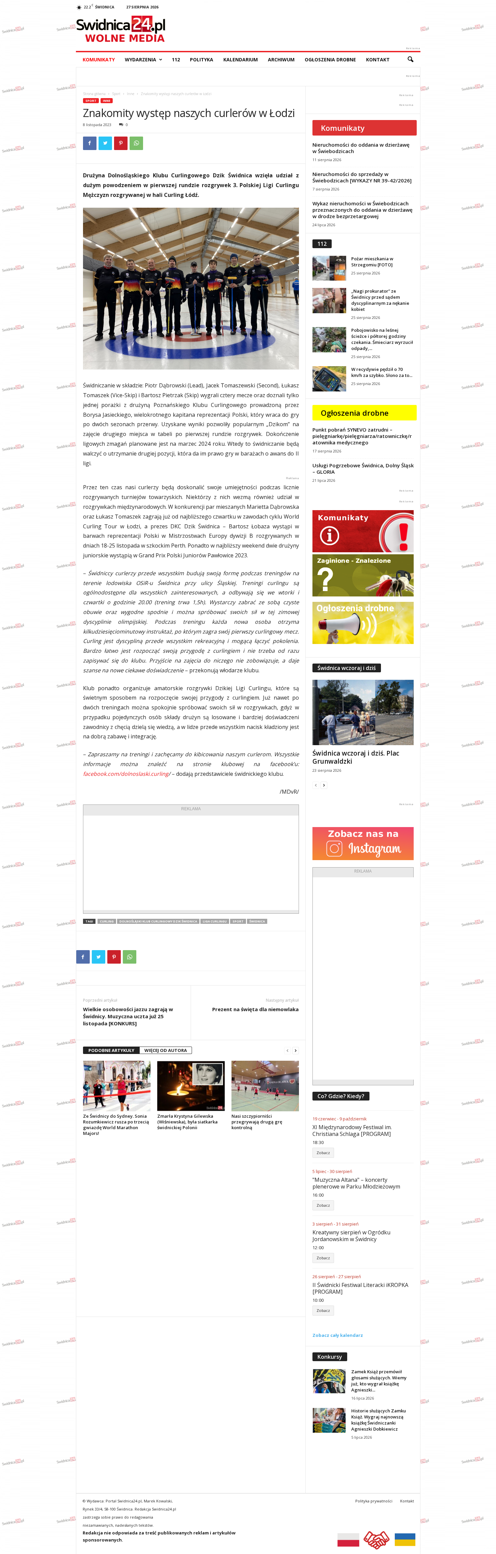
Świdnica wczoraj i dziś (347, 668)
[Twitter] (105, 143)
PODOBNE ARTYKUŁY (111, 1050)
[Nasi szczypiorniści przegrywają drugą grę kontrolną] (265, 1086)
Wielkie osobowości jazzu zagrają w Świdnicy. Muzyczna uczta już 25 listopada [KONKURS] (128, 1016)
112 (176, 59)
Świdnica (257, 921)
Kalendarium (240, 59)
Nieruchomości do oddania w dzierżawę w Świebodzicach (361, 147)
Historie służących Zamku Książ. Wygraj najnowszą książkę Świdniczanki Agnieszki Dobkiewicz (378, 1420)
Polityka (201, 59)
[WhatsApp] (136, 143)
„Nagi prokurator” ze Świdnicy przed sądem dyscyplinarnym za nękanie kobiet (380, 300)
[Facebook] (90, 143)
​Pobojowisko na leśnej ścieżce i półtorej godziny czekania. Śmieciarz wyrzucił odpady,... (382, 339)
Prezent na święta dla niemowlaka (255, 1009)
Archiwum (281, 59)
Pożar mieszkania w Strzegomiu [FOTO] (372, 262)
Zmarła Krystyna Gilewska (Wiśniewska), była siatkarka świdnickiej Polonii (187, 1122)
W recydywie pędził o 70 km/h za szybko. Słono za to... (381, 372)
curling (107, 921)
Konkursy (330, 1356)
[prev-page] (287, 1050)
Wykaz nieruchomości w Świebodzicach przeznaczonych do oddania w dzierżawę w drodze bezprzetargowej (362, 209)
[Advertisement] (191, 863)
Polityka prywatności (373, 1500)
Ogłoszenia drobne (330, 59)
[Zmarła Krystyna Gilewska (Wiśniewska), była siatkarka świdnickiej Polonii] (191, 1086)
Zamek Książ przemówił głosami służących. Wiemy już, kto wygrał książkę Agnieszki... (379, 1381)
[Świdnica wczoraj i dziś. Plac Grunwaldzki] (363, 712)
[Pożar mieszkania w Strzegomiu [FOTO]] (329, 268)
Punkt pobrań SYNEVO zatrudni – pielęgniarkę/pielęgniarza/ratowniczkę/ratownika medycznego (362, 436)
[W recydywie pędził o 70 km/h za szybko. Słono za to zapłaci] (329, 378)
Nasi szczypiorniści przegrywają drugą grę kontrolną (256, 1122)
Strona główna (94, 93)
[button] (410, 59)
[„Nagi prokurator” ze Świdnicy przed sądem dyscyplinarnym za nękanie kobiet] (329, 300)
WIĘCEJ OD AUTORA (165, 1050)
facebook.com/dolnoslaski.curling (125, 774)
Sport (116, 93)
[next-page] (295, 1050)
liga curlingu (215, 921)
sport (238, 921)
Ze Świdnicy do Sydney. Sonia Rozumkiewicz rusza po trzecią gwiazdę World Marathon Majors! (116, 1124)
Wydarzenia (140, 59)
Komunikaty (99, 59)
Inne (130, 93)
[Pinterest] (121, 143)
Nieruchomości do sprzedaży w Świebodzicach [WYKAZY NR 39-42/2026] (362, 177)
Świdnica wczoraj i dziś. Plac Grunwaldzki (355, 757)
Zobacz (323, 1152)
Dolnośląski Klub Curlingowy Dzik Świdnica (158, 921)
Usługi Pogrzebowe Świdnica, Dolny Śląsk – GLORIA (363, 468)
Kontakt (378, 59)
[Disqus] (190, 1226)
